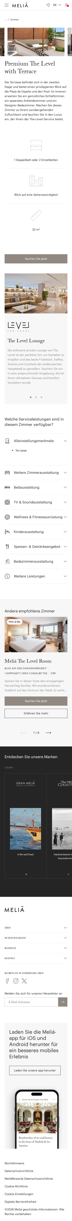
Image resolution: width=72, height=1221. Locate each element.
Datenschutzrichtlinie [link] (19, 1171)
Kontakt (10, 958)
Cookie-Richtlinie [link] (16, 1186)
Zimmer (14, 19)
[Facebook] (7, 981)
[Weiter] (48, 733)
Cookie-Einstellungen (19, 1194)
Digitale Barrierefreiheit (20, 1202)
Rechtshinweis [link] (14, 1163)
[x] (24, 981)
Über (8, 927)
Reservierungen (15, 937)
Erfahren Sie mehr (36, 713)
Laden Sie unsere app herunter (35, 1070)
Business (10, 948)
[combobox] (57, 5)
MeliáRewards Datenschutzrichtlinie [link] (29, 1178)
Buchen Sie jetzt (36, 259)
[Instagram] (15, 981)
